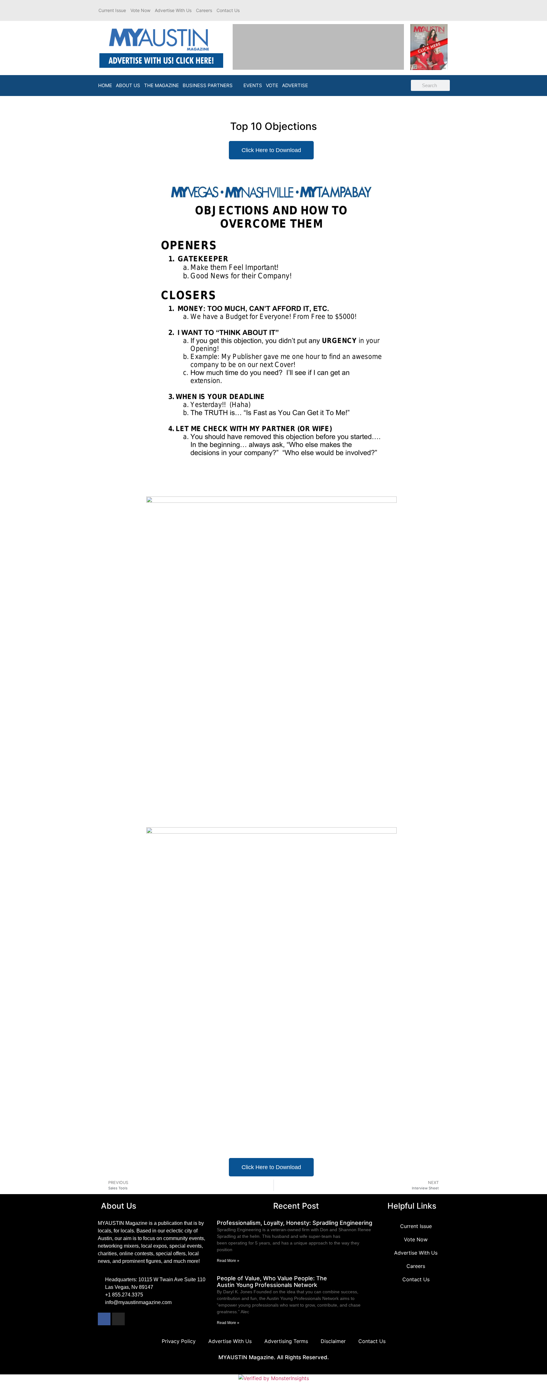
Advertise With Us (173, 10)
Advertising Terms (286, 1341)
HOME (105, 85)
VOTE (272, 85)
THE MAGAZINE (161, 85)
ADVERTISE (295, 85)
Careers (204, 10)
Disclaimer (333, 1341)
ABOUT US (128, 85)
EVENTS (252, 85)
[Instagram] (118, 1319)
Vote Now (140, 10)
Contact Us (228, 10)
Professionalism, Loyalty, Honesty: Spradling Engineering (295, 1222)
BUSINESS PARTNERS (208, 85)
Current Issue (112, 10)
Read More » (228, 1260)
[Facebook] (104, 1319)
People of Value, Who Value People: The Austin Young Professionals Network (272, 1282)
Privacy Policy (179, 1341)
